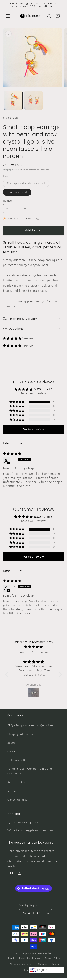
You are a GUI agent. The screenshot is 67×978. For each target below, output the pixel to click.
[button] (8, 16)
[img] (12, 453)
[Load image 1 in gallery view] (13, 100)
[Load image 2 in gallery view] (33, 100)
